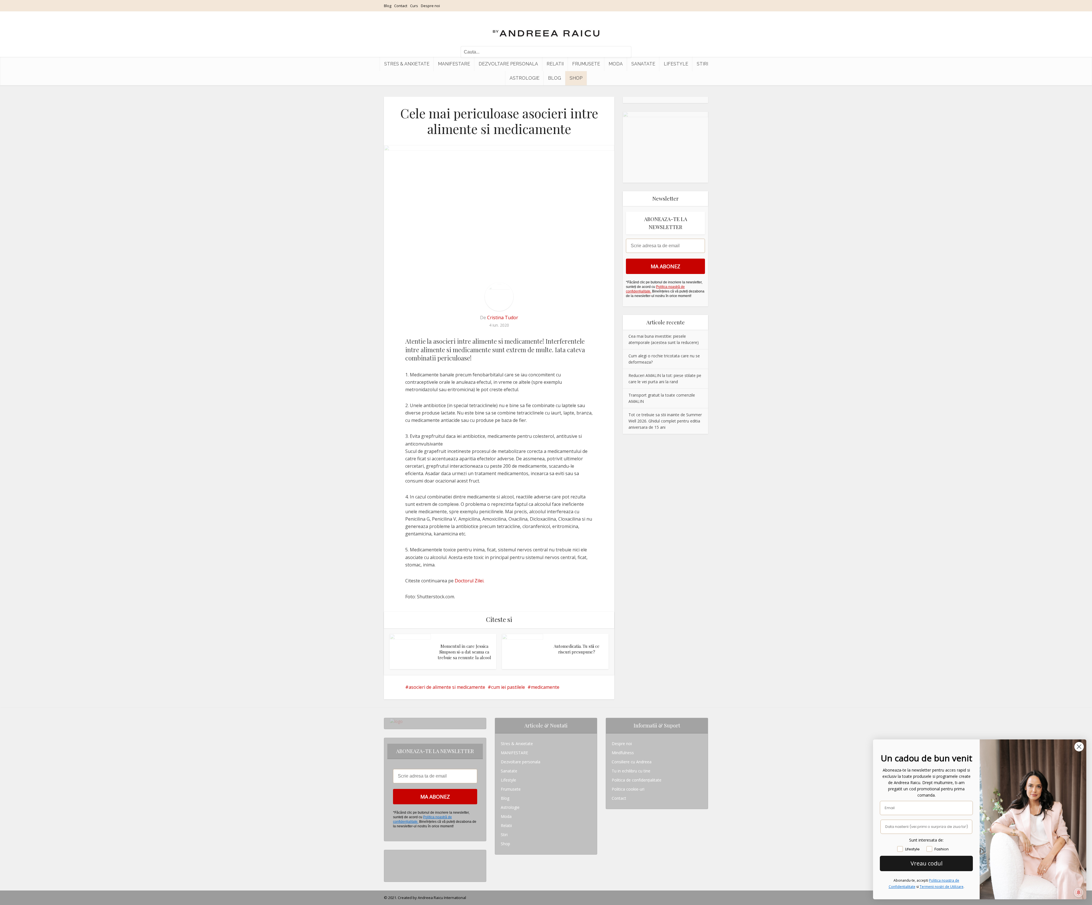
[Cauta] (624, 52)
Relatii (555, 64)
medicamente (545, 687)
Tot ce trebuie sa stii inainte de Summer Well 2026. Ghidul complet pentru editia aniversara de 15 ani (665, 421)
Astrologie (524, 78)
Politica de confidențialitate (636, 780)
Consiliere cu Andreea (632, 761)
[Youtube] (391, 872)
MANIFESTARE (454, 64)
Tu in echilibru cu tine (631, 771)
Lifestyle (676, 64)
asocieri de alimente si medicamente (447, 687)
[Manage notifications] (1078, 892)
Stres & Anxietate (406, 64)
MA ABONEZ (665, 266)
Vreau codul (926, 863)
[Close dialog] (1079, 747)
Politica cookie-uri (628, 789)
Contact (400, 5)
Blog (387, 5)
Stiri (702, 64)
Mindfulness (623, 752)
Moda (616, 64)
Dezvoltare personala (508, 64)
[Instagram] (391, 854)
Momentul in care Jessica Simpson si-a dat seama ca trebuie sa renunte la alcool (464, 652)
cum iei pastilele (508, 687)
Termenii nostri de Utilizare (941, 886)
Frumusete (586, 64)
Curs (414, 5)
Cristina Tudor (502, 317)
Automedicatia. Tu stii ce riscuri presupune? (576, 649)
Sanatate (643, 64)
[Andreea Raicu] (546, 28)
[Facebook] (391, 863)
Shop (576, 78)
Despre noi (430, 5)
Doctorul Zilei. (469, 581)
